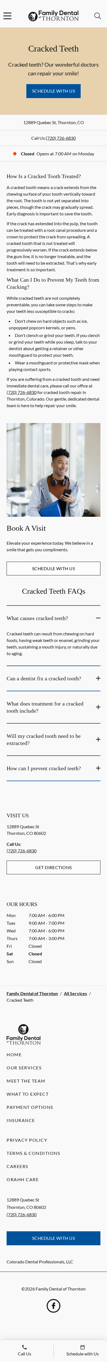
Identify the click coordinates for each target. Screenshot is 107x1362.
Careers (17, 1166)
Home (14, 1054)
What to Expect (28, 1094)
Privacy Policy (27, 1140)
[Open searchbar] (98, 16)
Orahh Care (23, 1179)
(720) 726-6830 (61, 138)
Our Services (24, 1067)
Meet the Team (26, 1080)
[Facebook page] (53, 1306)
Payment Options (30, 1107)
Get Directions (53, 867)
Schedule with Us (53, 90)
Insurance (21, 1120)
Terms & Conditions (33, 1153)
